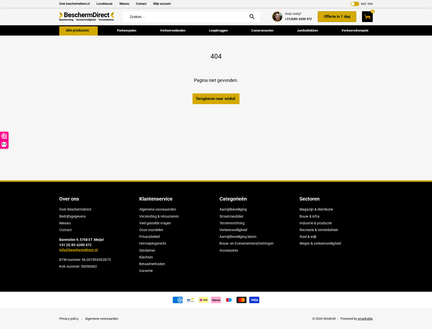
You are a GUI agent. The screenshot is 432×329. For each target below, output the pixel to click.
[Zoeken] (252, 17)
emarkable (365, 318)
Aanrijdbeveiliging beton (238, 237)
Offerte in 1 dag (337, 16)
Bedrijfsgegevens (72, 216)
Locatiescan (104, 4)
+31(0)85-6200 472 (298, 19)
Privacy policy (69, 318)
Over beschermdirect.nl (74, 4)
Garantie (146, 271)
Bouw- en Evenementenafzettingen (247, 243)
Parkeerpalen (126, 30)
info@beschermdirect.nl (78, 250)
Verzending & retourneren (159, 216)
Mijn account (162, 4)
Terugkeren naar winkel (215, 98)
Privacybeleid (149, 237)
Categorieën (233, 199)
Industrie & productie (316, 223)
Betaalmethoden (152, 264)
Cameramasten (262, 30)
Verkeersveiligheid (233, 230)
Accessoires (229, 250)
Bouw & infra (310, 216)
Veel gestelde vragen (155, 223)
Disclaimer (147, 250)
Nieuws (124, 4)
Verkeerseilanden (173, 30)
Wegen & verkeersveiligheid (320, 243)
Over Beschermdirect (75, 209)
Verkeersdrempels (355, 30)
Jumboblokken (307, 30)
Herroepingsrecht (152, 243)
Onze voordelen (151, 230)
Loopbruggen (218, 30)
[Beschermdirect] (86, 16)
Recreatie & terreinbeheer (319, 230)
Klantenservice (155, 199)
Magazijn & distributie (316, 209)
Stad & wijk (308, 237)
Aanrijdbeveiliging (233, 209)
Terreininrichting (232, 223)
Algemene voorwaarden (157, 209)
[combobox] (187, 17)
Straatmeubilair (232, 216)
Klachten (146, 257)
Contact (141, 4)
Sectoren (310, 199)
